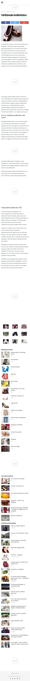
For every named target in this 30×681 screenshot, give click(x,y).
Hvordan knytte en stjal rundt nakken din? (19, 563)
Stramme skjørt (15, 446)
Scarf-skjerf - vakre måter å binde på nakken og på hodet (19, 643)
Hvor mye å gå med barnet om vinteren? (19, 599)
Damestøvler (14, 359)
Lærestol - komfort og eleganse (17, 501)
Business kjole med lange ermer (18, 353)
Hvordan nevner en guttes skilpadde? (18, 614)
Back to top (15, 673)
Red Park (13, 374)
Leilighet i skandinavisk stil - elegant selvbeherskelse (19, 607)
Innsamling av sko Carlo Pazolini (18, 389)
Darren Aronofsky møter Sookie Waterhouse (18, 628)
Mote (2, 11)
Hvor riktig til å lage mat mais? (19, 493)
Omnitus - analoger (16, 555)
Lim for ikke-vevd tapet (17, 479)
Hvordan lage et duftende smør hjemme (18, 541)
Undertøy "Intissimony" (17, 396)
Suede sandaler (15, 367)
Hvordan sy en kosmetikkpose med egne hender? (19, 636)
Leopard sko (14, 403)
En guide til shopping (10, 11)
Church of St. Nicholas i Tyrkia (19, 533)
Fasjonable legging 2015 (17, 547)
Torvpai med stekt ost (17, 486)
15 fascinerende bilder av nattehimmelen (18, 585)
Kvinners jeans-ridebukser (18, 417)
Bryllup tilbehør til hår (17, 621)
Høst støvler (14, 381)
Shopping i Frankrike (16, 425)
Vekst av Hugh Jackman (18, 526)
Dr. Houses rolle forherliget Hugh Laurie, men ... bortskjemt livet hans (20, 578)
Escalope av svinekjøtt (17, 569)
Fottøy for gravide (16, 432)
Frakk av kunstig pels (17, 410)
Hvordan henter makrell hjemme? (17, 592)
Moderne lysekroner (16, 515)
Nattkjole (13, 439)
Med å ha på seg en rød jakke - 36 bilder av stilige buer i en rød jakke (19, 509)
